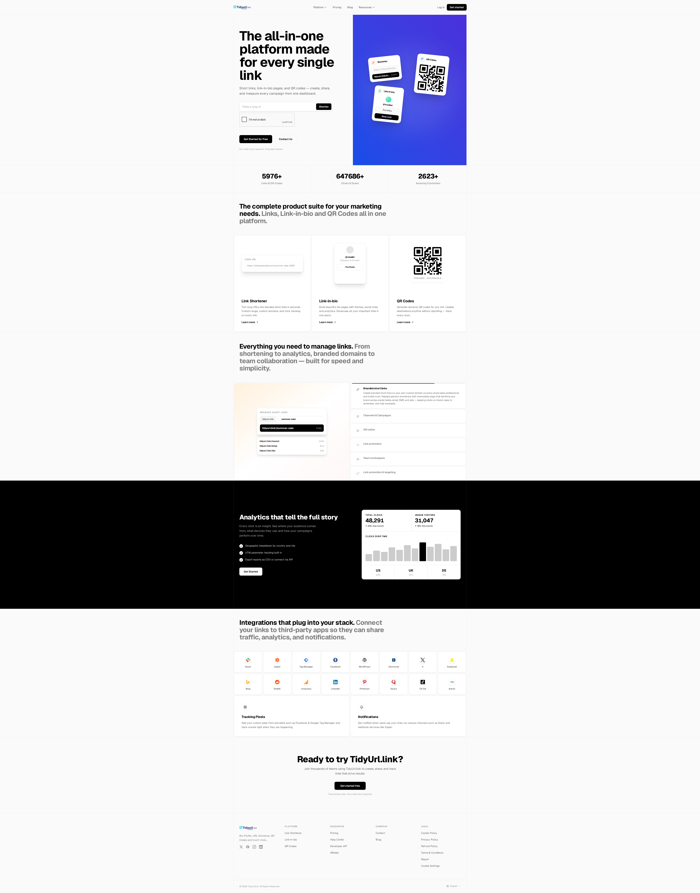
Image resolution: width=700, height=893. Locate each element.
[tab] (408, 389)
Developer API (338, 843)
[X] (241, 843)
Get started (457, 7)
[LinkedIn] (261, 843)
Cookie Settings (430, 862)
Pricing (337, 7)
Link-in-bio (291, 836)
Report (425, 856)
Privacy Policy (429, 836)
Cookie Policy (429, 829)
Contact (380, 829)
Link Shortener (293, 829)
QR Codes (290, 843)
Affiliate (334, 849)
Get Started (251, 568)
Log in (441, 7)
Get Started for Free (256, 139)
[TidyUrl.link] (242, 7)
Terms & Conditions (432, 849)
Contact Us (285, 139)
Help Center (337, 836)
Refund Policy (429, 843)
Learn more (248, 322)
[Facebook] (248, 843)
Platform (318, 7)
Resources (365, 7)
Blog (350, 7)
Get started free (350, 782)
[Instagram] (254, 843)
